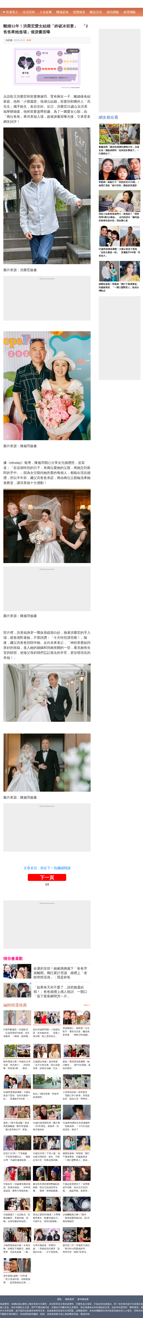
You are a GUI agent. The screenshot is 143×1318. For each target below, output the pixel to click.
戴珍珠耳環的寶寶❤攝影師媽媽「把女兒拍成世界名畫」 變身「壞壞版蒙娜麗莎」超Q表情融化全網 (46, 1187)
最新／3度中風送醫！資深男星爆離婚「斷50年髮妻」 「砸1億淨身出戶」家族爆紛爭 (17, 1126)
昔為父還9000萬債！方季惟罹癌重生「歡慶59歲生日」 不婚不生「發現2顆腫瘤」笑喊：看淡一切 (47, 1218)
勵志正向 (96, 12)
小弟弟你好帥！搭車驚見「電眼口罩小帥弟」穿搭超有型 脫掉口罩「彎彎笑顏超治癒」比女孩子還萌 (76, 1096)
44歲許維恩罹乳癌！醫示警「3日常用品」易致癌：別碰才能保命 (46, 1126)
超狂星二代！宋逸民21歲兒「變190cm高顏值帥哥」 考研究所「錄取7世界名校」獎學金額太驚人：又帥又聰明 (76, 1249)
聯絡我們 (69, 1299)
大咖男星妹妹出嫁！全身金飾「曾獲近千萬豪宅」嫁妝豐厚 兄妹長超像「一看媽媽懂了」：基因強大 (16, 1249)
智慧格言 (79, 12)
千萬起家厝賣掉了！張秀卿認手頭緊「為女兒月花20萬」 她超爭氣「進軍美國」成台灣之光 (76, 1187)
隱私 (59, 1299)
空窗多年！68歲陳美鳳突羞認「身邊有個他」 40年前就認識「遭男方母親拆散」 (16, 1187)
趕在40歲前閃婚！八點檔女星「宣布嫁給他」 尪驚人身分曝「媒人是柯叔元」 (46, 1032)
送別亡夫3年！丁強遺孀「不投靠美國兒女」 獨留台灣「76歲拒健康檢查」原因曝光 (16, 1157)
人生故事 (46, 12)
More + (87, 1005)
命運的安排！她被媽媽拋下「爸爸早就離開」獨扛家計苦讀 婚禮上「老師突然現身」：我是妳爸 (60, 973)
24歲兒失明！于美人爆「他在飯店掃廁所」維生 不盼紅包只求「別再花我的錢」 (46, 1156)
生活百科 (29, 12)
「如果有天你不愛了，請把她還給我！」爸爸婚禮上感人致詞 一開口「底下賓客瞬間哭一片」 (60, 991)
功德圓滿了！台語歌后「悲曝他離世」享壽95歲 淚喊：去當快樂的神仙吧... (16, 1217)
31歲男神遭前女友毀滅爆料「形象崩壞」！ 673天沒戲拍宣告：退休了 (76, 1126)
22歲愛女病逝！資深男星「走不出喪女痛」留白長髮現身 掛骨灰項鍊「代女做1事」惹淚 (46, 1065)
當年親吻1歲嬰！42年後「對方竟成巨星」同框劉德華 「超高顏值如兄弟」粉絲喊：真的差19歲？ (16, 1279)
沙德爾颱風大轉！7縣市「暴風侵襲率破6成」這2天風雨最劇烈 (76, 1217)
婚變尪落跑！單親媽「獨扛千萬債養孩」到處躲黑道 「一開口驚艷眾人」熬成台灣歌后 (76, 1157)
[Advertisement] (47, 301)
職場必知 (62, 12)
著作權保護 (83, 1299)
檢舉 (29, 40)
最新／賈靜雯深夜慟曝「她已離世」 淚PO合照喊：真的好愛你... (76, 1064)
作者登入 (11, 12)
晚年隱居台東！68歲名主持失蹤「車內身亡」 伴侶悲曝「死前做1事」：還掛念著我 (16, 1065)
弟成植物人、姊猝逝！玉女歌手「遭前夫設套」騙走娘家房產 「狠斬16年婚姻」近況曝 (76, 1032)
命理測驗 (129, 12)
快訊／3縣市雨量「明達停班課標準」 (46, 1095)
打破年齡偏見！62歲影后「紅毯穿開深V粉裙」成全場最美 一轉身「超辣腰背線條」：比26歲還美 (16, 1033)
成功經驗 (113, 12)
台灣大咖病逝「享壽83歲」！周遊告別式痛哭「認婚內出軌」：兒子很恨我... (46, 1248)
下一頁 (47, 877)
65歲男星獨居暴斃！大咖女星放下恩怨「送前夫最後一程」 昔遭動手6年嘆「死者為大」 (16, 1096)
